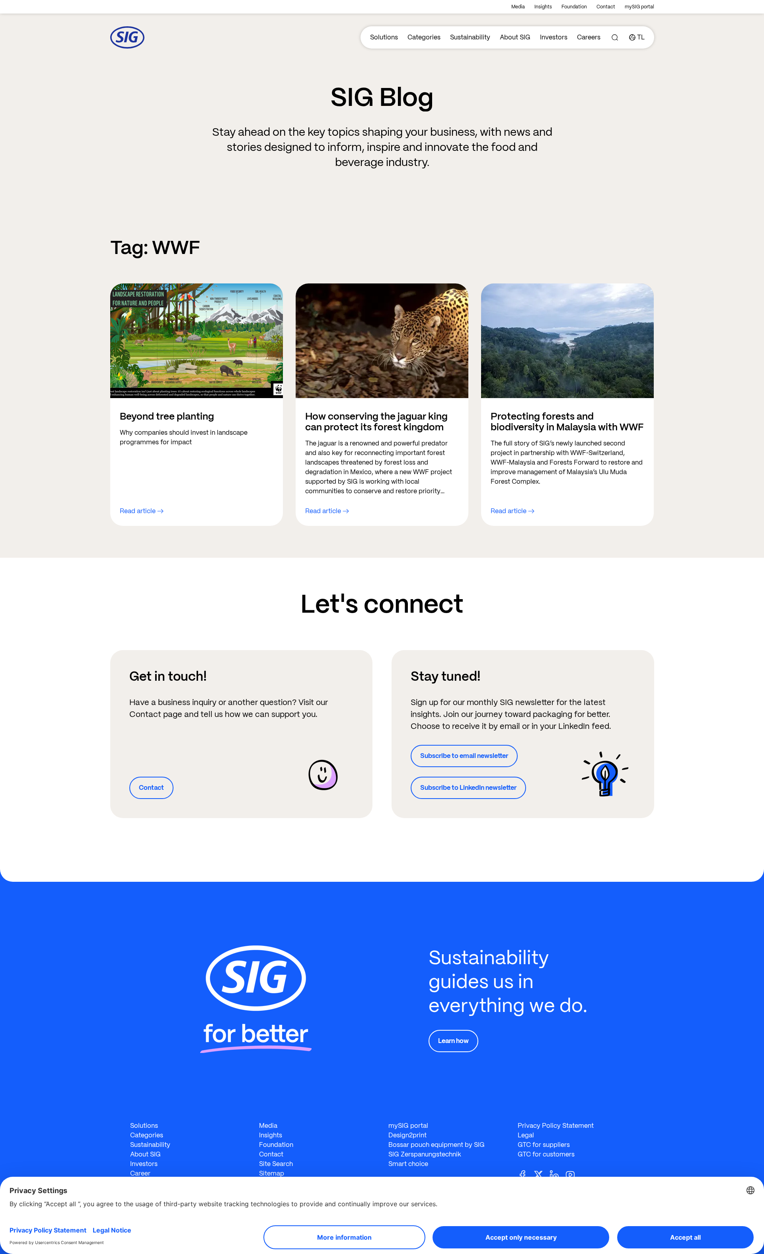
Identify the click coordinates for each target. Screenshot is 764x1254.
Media (518, 7)
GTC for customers (546, 1154)
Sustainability (470, 37)
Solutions (384, 37)
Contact (605, 7)
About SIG (515, 37)
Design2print (407, 1135)
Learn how (453, 1041)
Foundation (574, 7)
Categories (423, 37)
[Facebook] (526, 1174)
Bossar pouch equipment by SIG (436, 1145)
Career (140, 1173)
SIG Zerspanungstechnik (424, 1154)
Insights (543, 7)
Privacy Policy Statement (556, 1125)
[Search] (614, 37)
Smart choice (408, 1164)
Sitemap (271, 1173)
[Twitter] (542, 1174)
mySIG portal (639, 7)
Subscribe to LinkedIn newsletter (468, 787)
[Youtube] (573, 1174)
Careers (588, 37)
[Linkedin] (557, 1174)
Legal (526, 1135)
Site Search (276, 1164)
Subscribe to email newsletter (464, 756)
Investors (553, 37)
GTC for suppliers (544, 1145)
